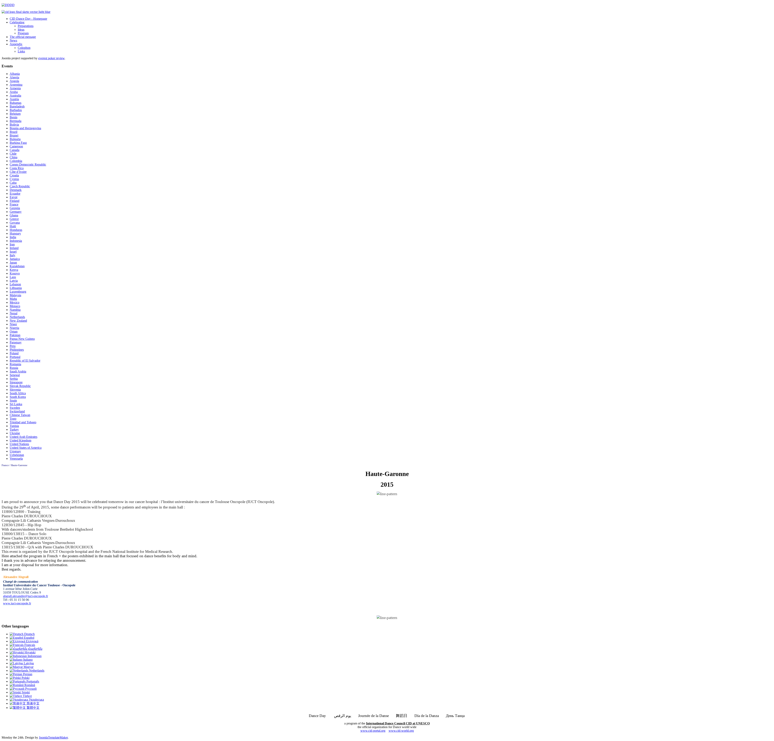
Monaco (15, 306)
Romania (15, 364)
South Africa (18, 393)
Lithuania (16, 288)
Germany (16, 211)
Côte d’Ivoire (18, 171)
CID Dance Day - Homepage (28, 18)
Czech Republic (20, 186)
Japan (13, 262)
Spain (13, 400)
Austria (14, 99)
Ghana (14, 215)
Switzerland (17, 411)
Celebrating (17, 22)
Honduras (16, 230)
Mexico (14, 302)
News (13, 40)
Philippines (17, 349)
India (13, 237)
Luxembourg (18, 291)
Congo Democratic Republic (28, 164)
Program (23, 33)
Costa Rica (17, 168)
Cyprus (14, 179)
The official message (23, 37)
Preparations (25, 26)
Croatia (14, 175)
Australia (15, 95)
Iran (12, 244)
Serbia (14, 378)
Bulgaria (15, 139)
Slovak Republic (20, 386)
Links (21, 51)
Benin (13, 117)
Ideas (21, 29)
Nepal (13, 313)
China (13, 157)
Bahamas (15, 102)
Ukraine (15, 433)
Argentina (16, 84)
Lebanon (15, 284)
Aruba (14, 92)
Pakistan (15, 335)
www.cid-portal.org (372, 730)
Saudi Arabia (18, 371)
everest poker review (51, 58)
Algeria (14, 77)
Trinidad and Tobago (23, 422)
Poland (14, 353)
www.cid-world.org (401, 730)
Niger (13, 324)
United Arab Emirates (23, 436)
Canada (14, 150)
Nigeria (14, 328)
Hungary (15, 233)
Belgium (15, 113)
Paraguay (16, 342)
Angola (14, 81)
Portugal (15, 357)
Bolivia (14, 124)
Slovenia (15, 389)
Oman (14, 331)
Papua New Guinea (22, 338)
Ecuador (15, 193)
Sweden (15, 407)
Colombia (16, 161)
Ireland (14, 248)
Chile (13, 153)
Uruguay (15, 451)
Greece (14, 219)
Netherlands (17, 317)
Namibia (15, 309)
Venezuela (16, 458)
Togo (13, 418)
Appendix (16, 44)
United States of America (26, 447)
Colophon (24, 47)
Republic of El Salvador (25, 360)
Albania (15, 73)
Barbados (16, 110)
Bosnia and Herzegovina (25, 128)
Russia (14, 367)
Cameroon (16, 146)
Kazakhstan (17, 266)
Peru (13, 346)
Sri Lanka (16, 404)
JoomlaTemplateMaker (53, 737)
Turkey (14, 429)
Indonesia (16, 240)
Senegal (15, 375)
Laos (13, 277)
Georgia (15, 208)
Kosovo (15, 273)
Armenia (15, 88)
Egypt (13, 197)
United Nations (19, 444)
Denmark (16, 190)
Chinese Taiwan (20, 415)
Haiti (13, 226)
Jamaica (15, 259)
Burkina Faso (18, 142)
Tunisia (14, 426)
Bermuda (15, 121)
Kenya (14, 269)
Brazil (13, 132)
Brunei (14, 135)
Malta (13, 299)
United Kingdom (20, 440)
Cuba (13, 182)
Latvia (14, 280)
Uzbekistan (17, 455)
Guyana (15, 222)
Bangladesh (17, 106)
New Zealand (18, 320)
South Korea (18, 397)
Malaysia (15, 295)
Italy (12, 255)
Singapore (16, 382)
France (14, 204)
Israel (13, 251)
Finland (14, 200)
